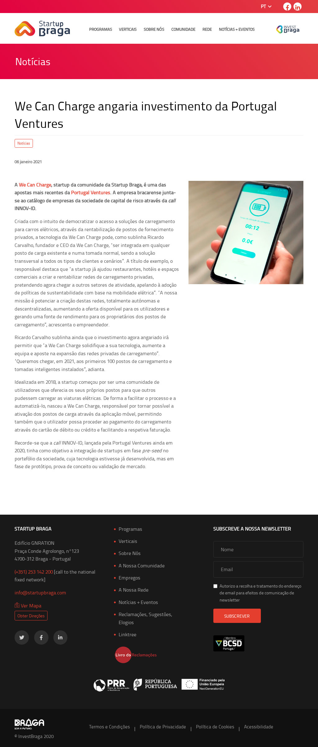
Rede (207, 29)
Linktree (127, 634)
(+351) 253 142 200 (34, 571)
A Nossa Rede (133, 589)
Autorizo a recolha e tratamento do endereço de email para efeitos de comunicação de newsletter (260, 593)
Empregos (129, 577)
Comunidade (183, 29)
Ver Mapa (30, 605)
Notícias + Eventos (237, 29)
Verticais (128, 29)
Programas (100, 29)
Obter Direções (31, 616)
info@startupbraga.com (40, 592)
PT (264, 6)
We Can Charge (35, 184)
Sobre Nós (154, 29)
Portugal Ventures (90, 192)
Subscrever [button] (237, 616)
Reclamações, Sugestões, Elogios (145, 618)
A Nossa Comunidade (142, 565)
